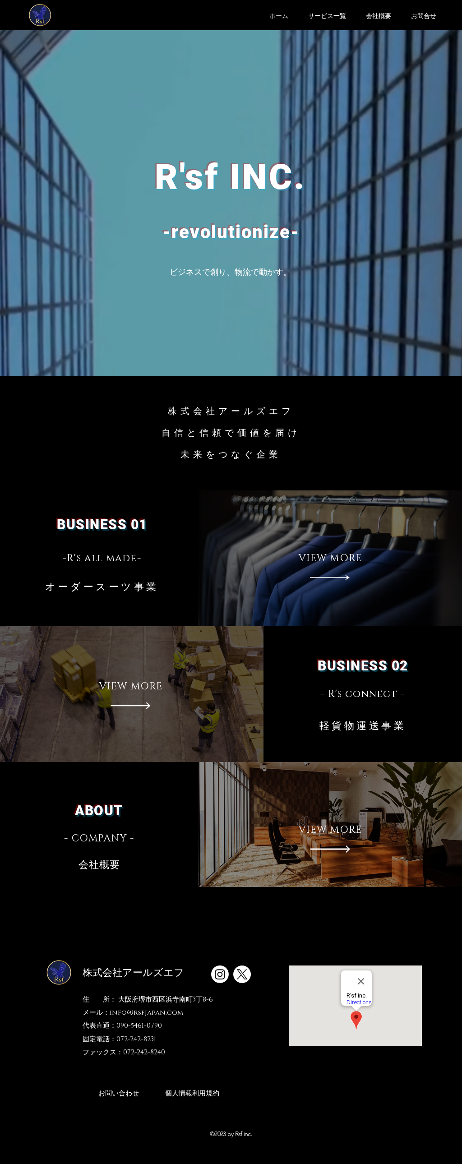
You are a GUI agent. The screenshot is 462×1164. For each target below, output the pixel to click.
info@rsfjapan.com (146, 1012)
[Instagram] (220, 974)
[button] (327, 16)
